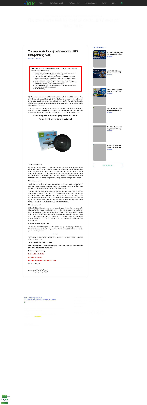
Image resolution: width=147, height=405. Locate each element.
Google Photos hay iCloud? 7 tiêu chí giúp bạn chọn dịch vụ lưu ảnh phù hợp (114, 90)
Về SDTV (41, 3)
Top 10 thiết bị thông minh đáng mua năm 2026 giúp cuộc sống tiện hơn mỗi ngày (114, 128)
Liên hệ (114, 3)
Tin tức (104, 3)
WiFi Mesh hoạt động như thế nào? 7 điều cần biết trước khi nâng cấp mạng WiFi (114, 72)
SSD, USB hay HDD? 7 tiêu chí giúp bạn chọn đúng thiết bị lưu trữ (114, 109)
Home (47, 16)
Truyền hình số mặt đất (56, 3)
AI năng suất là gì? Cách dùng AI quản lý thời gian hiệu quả (114, 146)
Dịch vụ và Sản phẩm (90, 3)
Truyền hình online (74, 3)
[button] (35, 271)
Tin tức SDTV (54, 16)
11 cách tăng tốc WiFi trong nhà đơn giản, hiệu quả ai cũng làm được (115, 53)
